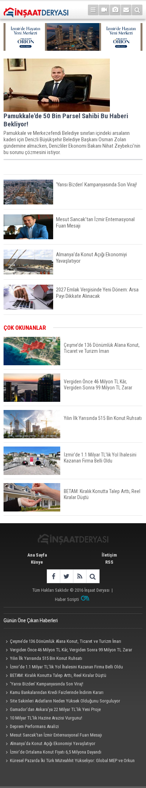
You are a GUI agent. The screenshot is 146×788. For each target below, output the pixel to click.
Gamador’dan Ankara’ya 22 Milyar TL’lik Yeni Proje (55, 709)
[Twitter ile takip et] (66, 576)
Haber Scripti (67, 599)
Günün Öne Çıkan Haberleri (31, 620)
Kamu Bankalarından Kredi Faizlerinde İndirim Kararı (56, 692)
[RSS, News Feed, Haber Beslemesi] (79, 576)
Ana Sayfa (37, 555)
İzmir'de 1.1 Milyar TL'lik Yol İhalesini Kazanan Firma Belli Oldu (66, 666)
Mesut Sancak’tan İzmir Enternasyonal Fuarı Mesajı (56, 735)
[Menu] (93, 10)
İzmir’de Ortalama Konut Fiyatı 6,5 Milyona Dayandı (55, 752)
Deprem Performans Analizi (34, 726)
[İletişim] (126, 10)
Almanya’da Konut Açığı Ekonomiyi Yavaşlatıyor (52, 743)
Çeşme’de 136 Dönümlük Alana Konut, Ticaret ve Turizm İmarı (65, 641)
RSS (109, 562)
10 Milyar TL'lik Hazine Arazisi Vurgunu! (46, 718)
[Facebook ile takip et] (53, 576)
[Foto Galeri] (115, 10)
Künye (37, 562)
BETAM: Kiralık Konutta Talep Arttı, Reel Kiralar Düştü (58, 675)
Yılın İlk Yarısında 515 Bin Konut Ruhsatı (46, 658)
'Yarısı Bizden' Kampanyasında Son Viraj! (46, 683)
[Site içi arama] (137, 10)
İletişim (109, 555)
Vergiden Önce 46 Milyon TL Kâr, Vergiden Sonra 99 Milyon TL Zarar (71, 649)
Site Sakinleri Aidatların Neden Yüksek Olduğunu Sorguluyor (65, 701)
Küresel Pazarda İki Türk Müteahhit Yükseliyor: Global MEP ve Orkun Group (69, 761)
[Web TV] (104, 10)
